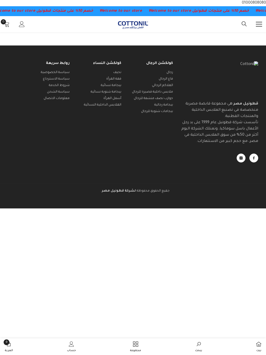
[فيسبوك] (253, 158)
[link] (199, 346)
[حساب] (22, 24)
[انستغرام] (241, 158)
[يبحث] (244, 24)
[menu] (259, 24)
